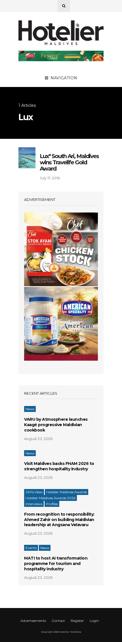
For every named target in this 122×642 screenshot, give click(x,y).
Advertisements (33, 620)
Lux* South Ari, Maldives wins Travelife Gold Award (69, 162)
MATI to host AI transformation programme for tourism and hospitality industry (55, 563)
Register (77, 620)
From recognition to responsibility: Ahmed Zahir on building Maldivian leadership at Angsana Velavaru (59, 520)
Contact (58, 620)
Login (94, 620)
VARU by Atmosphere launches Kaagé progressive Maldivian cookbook (56, 425)
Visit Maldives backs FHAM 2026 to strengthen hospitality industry (59, 466)
